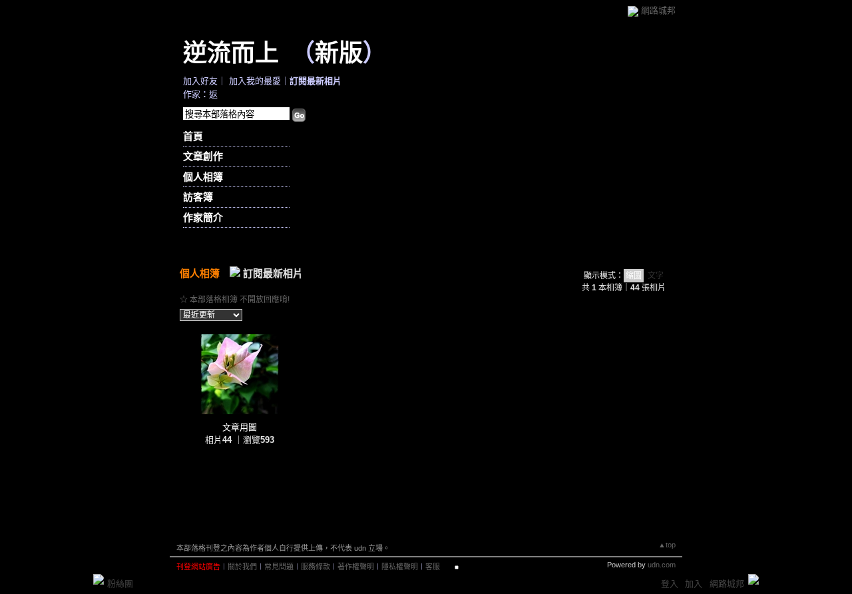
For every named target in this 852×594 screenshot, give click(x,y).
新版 (339, 52)
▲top (667, 545)
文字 (656, 275)
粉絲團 (120, 584)
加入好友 (200, 81)
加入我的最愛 (255, 81)
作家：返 (200, 94)
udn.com (662, 565)
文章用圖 (239, 427)
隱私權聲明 (399, 567)
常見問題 (279, 567)
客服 (432, 567)
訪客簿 (198, 196)
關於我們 (242, 567)
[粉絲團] (98, 579)
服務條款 (315, 567)
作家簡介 (203, 217)
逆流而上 (231, 52)
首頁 (193, 136)
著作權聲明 (355, 567)
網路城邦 (658, 10)
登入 (669, 584)
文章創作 (203, 156)
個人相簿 (203, 176)
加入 (693, 584)
